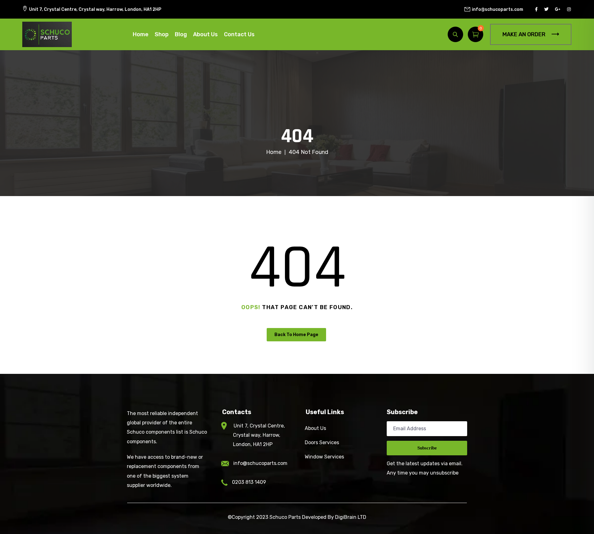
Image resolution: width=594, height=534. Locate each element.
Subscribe (427, 447)
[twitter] (547, 9)
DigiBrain (345, 517)
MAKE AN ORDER (523, 34)
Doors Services (322, 442)
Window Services (324, 457)
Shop (162, 34)
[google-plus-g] (558, 9)
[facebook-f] (537, 9)
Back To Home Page (296, 334)
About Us (205, 34)
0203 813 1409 (249, 482)
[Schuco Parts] (47, 34)
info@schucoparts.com (260, 463)
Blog (181, 34)
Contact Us (239, 34)
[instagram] (569, 9)
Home (140, 34)
